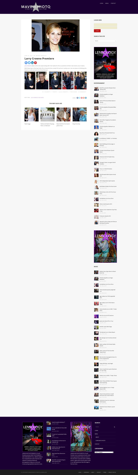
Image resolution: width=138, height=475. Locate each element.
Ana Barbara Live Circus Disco (106, 198)
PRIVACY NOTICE (112, 472)
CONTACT (113, 3)
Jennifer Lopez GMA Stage (106, 326)
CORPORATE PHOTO (100, 440)
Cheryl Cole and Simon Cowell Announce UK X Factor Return (107, 394)
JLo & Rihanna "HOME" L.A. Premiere (108, 138)
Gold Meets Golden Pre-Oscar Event (108, 186)
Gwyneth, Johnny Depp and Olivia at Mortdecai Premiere (108, 222)
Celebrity (47, 92)
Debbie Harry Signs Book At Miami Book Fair (58, 447)
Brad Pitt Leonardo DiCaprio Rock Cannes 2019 (58, 460)
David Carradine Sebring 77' (58, 422)
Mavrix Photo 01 (41, 55)
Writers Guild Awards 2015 (106, 204)
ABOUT (97, 437)
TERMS (104, 472)
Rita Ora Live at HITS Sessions (107, 315)
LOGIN (101, 3)
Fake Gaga (27, 124)
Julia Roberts (28, 66)
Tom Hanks (73, 92)
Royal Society (76, 124)
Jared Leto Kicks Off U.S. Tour (106, 321)
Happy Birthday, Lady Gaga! (106, 363)
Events (55, 92)
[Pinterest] (35, 62)
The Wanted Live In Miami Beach (107, 332)
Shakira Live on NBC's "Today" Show (108, 375)
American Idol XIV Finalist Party (107, 157)
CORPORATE (86, 472)
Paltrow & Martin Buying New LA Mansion (47, 125)
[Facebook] (26, 62)
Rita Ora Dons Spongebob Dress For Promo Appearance (108, 357)
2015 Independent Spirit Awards (107, 181)
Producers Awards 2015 (105, 216)
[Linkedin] (32, 62)
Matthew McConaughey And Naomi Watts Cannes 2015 (108, 114)
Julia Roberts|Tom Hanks (37, 97)
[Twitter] (29, 62)
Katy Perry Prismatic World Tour (107, 133)
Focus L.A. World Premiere (106, 169)
